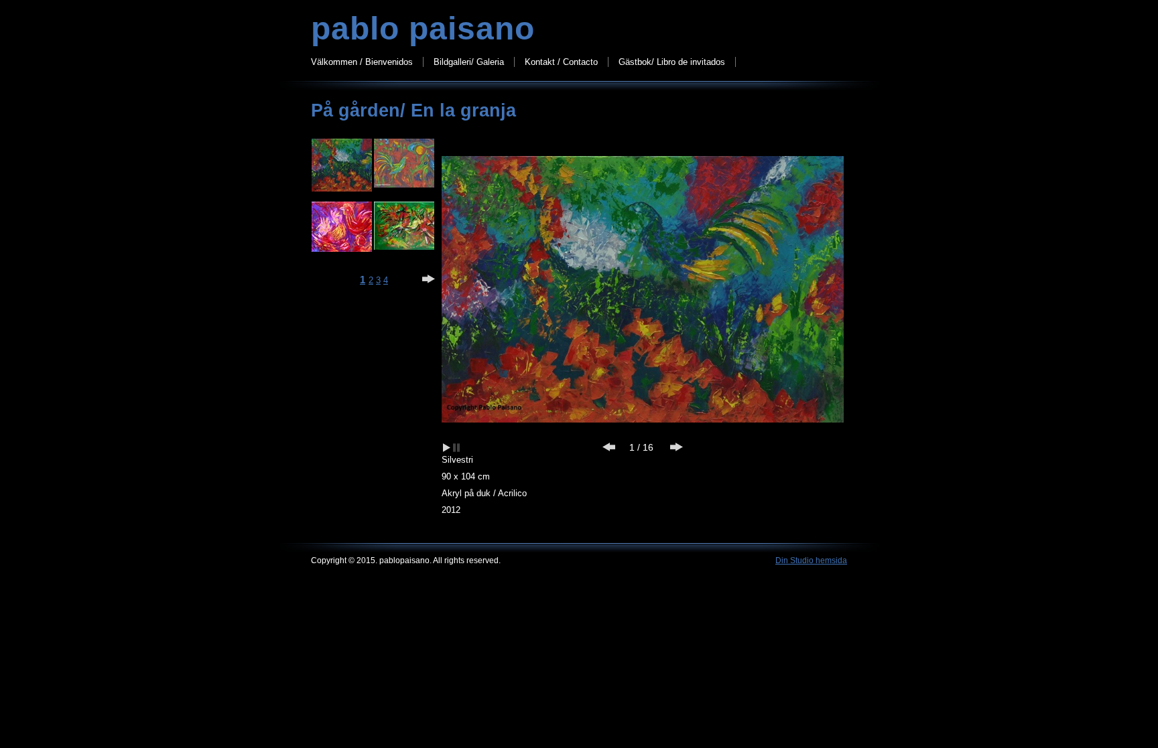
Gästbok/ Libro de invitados (672, 62)
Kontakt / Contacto (561, 62)
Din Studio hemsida (811, 560)
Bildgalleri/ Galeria (469, 62)
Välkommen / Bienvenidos (362, 62)
